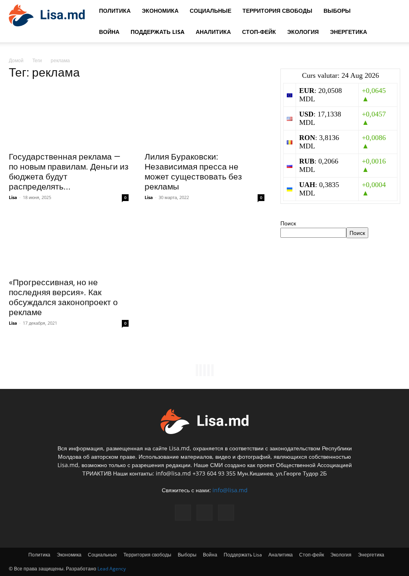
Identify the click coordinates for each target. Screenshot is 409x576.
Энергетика (348, 32)
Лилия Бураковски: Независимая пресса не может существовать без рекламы (193, 171)
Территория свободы (277, 10)
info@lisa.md (230, 490)
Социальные (210, 10)
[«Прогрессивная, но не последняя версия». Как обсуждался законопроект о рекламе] (69, 242)
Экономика (160, 10)
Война (109, 32)
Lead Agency (111, 568)
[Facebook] (183, 513)
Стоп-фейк (259, 32)
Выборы (337, 10)
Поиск (288, 223)
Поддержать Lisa (158, 32)
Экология (303, 32)
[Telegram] (204, 513)
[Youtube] (226, 513)
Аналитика (213, 32)
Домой (16, 60)
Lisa (13, 197)
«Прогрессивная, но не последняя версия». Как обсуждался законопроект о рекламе (63, 297)
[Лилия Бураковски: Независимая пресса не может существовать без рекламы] (204, 117)
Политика (115, 10)
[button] (390, 11)
